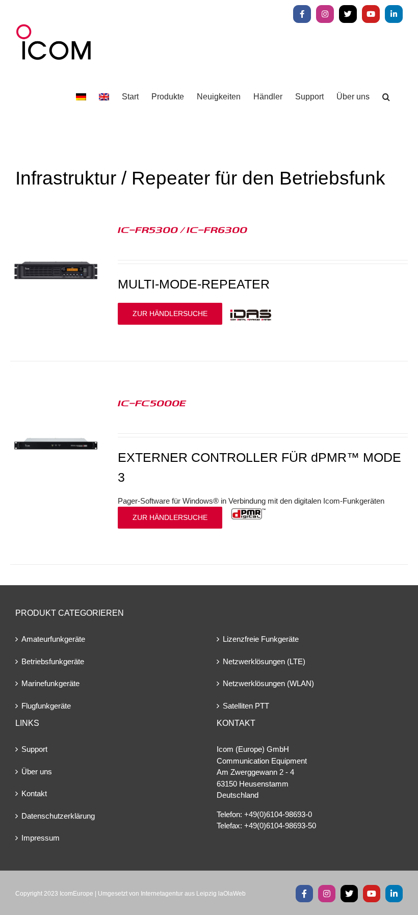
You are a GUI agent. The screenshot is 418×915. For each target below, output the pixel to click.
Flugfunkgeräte (46, 705)
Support (34, 749)
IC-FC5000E (152, 403)
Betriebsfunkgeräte (52, 661)
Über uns (36, 771)
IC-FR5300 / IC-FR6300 (182, 229)
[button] (386, 97)
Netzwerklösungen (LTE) (264, 661)
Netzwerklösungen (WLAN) (268, 683)
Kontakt (34, 793)
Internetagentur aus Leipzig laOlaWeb (193, 893)
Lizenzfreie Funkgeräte (261, 639)
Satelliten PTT (246, 705)
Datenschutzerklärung (58, 816)
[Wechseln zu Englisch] (104, 97)
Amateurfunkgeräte (53, 639)
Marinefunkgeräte (50, 683)
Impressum (40, 837)
